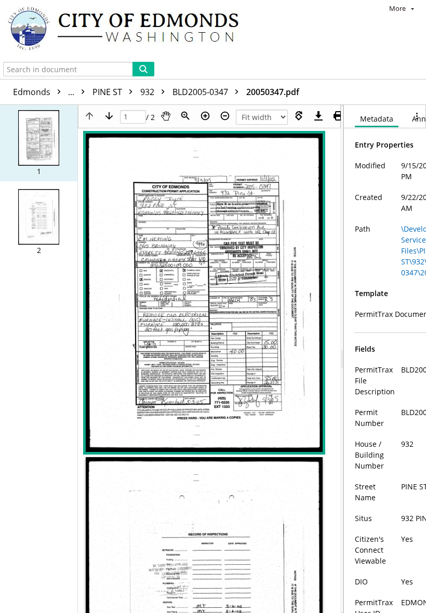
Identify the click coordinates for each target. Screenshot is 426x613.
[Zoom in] (205, 116)
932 (148, 92)
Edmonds (44, 92)
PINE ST (108, 92)
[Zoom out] (225, 116)
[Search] (143, 69)
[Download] (318, 116)
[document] (385, 359)
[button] (38, 143)
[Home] (128, 29)
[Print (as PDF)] (338, 116)
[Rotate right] (299, 116)
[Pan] (166, 116)
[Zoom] (185, 116)
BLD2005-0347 (201, 92)
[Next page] (109, 116)
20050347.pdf (272, 92)
